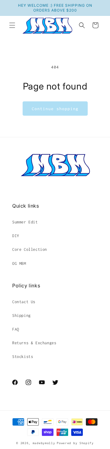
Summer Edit (25, 222)
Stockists (22, 356)
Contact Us (23, 302)
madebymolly (44, 443)
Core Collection (29, 249)
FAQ (15, 329)
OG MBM (19, 263)
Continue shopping (55, 108)
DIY (15, 235)
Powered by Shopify (75, 443)
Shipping (21, 315)
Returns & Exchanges (34, 343)
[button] (12, 25)
